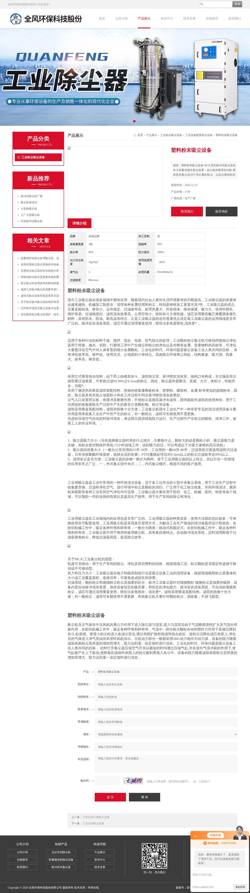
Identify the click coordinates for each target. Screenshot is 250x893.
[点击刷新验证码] (133, 780)
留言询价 (221, 211)
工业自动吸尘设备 (93, 823)
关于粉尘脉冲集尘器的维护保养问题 (42, 302)
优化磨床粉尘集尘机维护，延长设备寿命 (45, 314)
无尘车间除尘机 (61, 852)
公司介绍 (121, 18)
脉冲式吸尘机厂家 (32, 196)
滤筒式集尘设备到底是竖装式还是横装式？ (47, 295)
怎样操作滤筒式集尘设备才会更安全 (42, 308)
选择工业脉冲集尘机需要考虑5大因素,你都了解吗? (51, 289)
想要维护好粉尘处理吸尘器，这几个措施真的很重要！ (53, 258)
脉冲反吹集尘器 (61, 867)
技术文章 (189, 18)
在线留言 (212, 18)
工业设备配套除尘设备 (198, 135)
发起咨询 (240, 887)
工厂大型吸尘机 (30, 214)
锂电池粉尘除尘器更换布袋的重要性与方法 (47, 277)
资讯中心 (167, 18)
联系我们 (235, 18)
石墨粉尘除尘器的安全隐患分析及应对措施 (47, 270)
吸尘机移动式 (29, 202)
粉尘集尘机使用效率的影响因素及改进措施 (47, 283)
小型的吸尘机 (29, 208)
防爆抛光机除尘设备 (61, 859)
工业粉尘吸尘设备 (33, 157)
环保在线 (93, 887)
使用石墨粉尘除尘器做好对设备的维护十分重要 (49, 264)
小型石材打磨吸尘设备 (96, 817)
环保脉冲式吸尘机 (32, 221)
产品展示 (144, 18)
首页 (102, 18)
